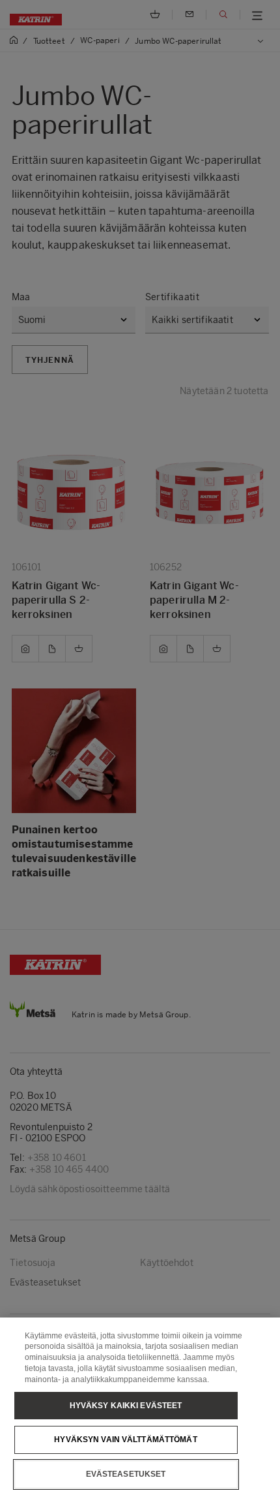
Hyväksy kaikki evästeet (126, 1405)
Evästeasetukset (126, 1474)
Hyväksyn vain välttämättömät (125, 1439)
